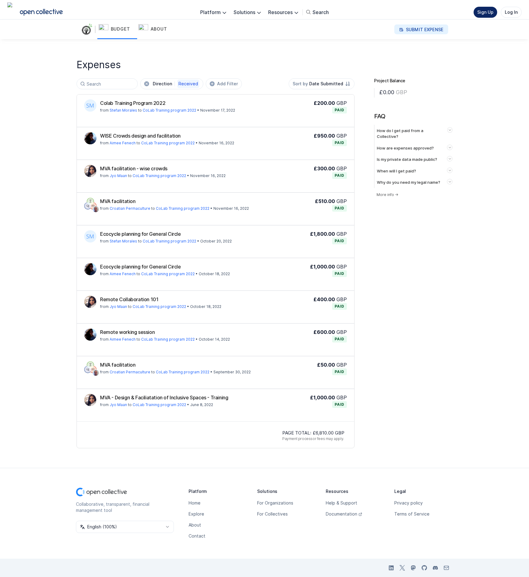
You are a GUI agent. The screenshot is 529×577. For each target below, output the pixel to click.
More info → (387, 194)
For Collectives (272, 513)
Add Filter (227, 83)
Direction (175, 83)
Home (195, 502)
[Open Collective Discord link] (435, 568)
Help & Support (341, 502)
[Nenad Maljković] (96, 209)
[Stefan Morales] (90, 105)
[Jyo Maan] (90, 171)
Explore (196, 513)
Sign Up (485, 12)
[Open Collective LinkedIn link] (391, 568)
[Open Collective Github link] (424, 568)
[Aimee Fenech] (90, 138)
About (195, 524)
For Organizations (275, 502)
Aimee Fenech (123, 143)
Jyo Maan (118, 175)
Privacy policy (408, 502)
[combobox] (322, 83)
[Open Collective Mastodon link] (413, 568)
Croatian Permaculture (130, 208)
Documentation (341, 513)
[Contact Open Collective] (446, 568)
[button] (117, 29)
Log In (511, 12)
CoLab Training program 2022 (169, 110)
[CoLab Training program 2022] (88, 29)
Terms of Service (412, 513)
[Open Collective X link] (402, 568)
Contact (197, 535)
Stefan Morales (123, 110)
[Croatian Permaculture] (90, 204)
